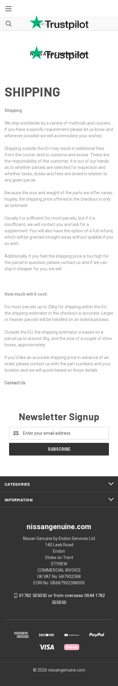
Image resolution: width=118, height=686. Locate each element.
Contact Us (15, 382)
